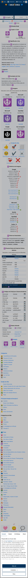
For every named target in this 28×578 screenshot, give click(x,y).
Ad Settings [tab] (17, 534)
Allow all (14, 566)
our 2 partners (9, 541)
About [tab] (24, 534)
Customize (13, 570)
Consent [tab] (4, 534)
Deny (14, 574)
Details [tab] (10, 534)
